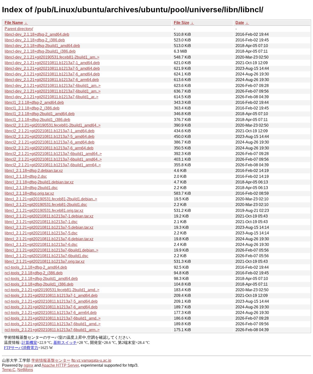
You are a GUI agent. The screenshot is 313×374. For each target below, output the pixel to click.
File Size (181, 23)
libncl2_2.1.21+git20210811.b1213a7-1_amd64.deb (49, 131)
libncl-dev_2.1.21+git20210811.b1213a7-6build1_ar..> (51, 97)
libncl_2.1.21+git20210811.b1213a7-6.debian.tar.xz (49, 239)
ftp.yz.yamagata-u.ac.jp (91, 360)
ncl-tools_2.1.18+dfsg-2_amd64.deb (36, 267)
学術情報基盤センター (50, 360)
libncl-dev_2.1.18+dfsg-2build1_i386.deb (40, 51)
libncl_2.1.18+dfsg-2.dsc (26, 176)
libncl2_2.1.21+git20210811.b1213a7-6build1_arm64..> (53, 165)
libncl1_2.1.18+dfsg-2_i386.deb (32, 108)
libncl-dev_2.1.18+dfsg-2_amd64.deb (37, 34)
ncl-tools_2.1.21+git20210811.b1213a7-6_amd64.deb (51, 307)
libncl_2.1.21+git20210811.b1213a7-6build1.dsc (46, 256)
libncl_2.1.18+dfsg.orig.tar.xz (29, 193)
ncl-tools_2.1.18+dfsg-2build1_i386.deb (39, 284)
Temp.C (8, 370)
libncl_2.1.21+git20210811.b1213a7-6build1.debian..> (51, 250)
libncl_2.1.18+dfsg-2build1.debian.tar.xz (39, 182)
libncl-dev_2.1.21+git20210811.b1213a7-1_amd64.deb (52, 63)
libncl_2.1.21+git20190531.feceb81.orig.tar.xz (44, 210)
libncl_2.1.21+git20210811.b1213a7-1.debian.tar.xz (49, 216)
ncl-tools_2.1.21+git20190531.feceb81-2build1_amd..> (52, 290)
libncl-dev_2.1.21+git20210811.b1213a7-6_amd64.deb (52, 74)
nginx (28, 365)
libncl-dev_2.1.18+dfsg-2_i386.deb (35, 40)
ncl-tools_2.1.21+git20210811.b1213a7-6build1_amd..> (53, 318)
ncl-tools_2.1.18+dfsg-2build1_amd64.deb (41, 279)
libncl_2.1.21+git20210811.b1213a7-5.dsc (41, 233)
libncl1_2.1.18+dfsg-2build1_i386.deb (37, 120)
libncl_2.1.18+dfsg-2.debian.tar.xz (34, 171)
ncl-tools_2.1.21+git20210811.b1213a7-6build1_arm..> (52, 330)
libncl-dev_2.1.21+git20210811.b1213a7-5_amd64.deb (52, 68)
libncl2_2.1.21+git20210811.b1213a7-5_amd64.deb (49, 136)
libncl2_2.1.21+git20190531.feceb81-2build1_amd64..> (53, 125)
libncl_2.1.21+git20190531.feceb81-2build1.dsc (46, 205)
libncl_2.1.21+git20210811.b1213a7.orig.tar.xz (45, 261)
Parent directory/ (19, 29)
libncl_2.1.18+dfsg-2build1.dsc (31, 188)
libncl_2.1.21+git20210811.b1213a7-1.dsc (41, 222)
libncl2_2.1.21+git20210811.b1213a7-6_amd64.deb (49, 142)
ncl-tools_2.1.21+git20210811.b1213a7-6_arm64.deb (51, 313)
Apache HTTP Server (60, 365)
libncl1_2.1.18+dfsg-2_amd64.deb (34, 102)
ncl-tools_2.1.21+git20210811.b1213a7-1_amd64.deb (51, 295)
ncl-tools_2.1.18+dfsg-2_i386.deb (34, 273)
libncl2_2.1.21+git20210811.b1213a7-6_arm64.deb (49, 148)
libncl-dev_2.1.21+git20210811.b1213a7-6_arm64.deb (52, 80)
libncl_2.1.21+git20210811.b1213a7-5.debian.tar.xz (49, 227)
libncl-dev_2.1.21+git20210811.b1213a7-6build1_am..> (53, 86)
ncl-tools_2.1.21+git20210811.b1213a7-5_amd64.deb (51, 301)
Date (239, 23)
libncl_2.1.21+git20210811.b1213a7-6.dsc (41, 244)
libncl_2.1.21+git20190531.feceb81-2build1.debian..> (51, 199)
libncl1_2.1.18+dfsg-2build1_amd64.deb (40, 114)
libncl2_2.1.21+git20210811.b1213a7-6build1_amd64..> (53, 154)
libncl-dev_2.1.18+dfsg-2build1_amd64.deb (42, 46)
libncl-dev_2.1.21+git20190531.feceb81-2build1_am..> (52, 57)
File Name (14, 23)
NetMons (25, 370)
